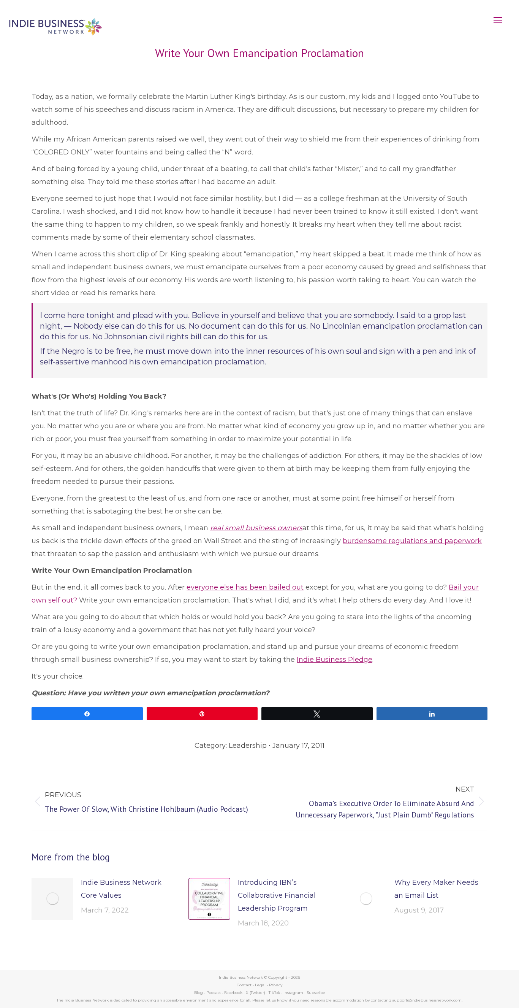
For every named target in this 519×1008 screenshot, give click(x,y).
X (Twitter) (256, 992)
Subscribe (316, 992)
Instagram (293, 992)
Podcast (213, 992)
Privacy (275, 985)
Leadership (248, 745)
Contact (244, 985)
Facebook (233, 992)
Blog (198, 992)
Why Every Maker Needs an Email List (436, 889)
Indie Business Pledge (334, 659)
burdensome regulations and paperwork (412, 541)
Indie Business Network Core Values (121, 889)
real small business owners (256, 528)
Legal (260, 985)
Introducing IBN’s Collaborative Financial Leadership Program (277, 895)
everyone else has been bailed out (245, 587)
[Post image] (52, 899)
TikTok (274, 992)
